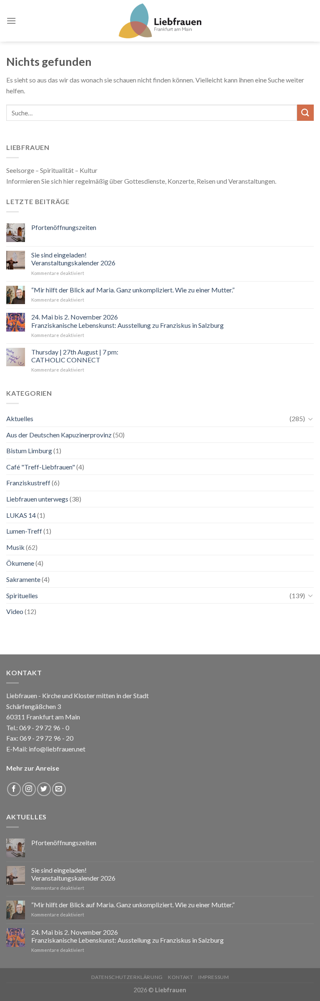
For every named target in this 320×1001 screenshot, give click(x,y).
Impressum (213, 977)
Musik (15, 547)
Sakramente (23, 579)
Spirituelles (22, 595)
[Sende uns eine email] (59, 789)
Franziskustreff (28, 483)
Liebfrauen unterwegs (37, 499)
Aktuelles (19, 418)
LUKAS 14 (21, 515)
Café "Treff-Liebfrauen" (40, 467)
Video (14, 611)
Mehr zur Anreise (32, 768)
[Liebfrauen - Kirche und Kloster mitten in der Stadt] (160, 20)
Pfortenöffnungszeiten (63, 227)
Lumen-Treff (24, 531)
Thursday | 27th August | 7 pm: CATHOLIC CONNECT (74, 356)
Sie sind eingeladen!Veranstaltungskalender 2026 (73, 259)
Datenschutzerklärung (127, 977)
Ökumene (20, 563)
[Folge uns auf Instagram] (29, 789)
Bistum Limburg (29, 450)
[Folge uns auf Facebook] (14, 789)
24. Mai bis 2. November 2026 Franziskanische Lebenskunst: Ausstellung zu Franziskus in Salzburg (127, 321)
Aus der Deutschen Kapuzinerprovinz (59, 435)
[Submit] (305, 113)
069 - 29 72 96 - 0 (43, 727)
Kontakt (180, 977)
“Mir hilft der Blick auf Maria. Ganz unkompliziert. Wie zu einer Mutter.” (133, 290)
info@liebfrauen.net (57, 749)
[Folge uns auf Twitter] (44, 789)
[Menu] (11, 20)
